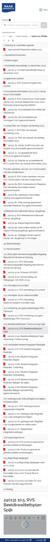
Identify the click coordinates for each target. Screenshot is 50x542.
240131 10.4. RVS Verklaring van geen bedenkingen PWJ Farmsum (23, 317)
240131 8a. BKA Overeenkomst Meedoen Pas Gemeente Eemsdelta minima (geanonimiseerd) (24, 187)
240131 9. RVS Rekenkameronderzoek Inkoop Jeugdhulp (23, 217)
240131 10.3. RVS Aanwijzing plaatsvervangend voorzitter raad (19, 301)
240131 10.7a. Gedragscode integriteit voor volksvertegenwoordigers (23, 415)
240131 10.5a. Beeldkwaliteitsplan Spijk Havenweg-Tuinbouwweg (23, 337)
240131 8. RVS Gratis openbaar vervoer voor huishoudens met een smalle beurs (23, 178)
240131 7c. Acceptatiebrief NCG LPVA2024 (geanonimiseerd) (20, 154)
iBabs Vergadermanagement (17, 540)
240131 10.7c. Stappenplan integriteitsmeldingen (18, 430)
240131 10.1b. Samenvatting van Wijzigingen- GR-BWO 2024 (20, 278)
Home (5, 36)
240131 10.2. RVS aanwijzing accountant (26, 290)
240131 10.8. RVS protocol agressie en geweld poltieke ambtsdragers (23, 443)
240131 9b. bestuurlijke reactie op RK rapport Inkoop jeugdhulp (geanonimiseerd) (23, 229)
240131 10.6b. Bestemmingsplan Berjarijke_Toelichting (20, 366)
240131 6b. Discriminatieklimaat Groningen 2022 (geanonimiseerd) (20, 119)
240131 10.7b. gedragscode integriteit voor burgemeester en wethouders (23, 423)
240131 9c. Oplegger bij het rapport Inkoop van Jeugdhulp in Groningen (22, 236)
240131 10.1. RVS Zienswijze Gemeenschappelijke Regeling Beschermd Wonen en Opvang (23, 264)
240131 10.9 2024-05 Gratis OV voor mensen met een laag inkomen (22, 482)
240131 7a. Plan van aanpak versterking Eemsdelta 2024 (23, 139)
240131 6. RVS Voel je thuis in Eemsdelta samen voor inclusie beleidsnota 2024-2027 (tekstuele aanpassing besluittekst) (24, 102)
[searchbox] (21, 25)
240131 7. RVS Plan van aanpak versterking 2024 (20, 131)
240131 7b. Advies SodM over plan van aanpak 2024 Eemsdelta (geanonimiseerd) (23, 147)
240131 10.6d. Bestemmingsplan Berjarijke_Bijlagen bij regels (20, 381)
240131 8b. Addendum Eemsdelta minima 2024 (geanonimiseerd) (21, 196)
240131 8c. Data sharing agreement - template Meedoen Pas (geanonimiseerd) (22, 204)
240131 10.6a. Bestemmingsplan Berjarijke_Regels (20, 358)
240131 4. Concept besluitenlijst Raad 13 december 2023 (24, 71)
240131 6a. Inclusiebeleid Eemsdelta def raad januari (24, 111)
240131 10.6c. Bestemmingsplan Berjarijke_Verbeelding (20, 373)
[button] (44, 25)
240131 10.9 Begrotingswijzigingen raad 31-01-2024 (23, 464)
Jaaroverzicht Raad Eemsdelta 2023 (24, 49)
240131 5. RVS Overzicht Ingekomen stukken (22, 84)
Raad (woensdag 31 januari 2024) (28, 36)
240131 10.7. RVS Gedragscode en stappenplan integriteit (21, 408)
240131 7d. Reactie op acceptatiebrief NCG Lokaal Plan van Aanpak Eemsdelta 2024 (25, 162)
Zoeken (5, 20)
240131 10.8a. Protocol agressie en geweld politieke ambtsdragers (21, 451)
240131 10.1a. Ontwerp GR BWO (22, 272)
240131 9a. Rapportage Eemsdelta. (23, 223)
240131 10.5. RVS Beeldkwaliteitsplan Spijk (22, 330)
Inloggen (40, 540)
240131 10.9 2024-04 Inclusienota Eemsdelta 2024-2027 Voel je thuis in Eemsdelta (21, 473)
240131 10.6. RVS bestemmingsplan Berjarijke (22, 350)
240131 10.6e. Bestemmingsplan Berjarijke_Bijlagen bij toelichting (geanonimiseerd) (20, 390)
